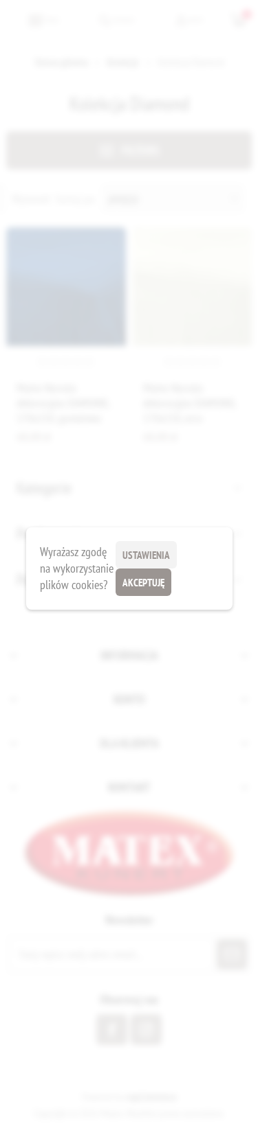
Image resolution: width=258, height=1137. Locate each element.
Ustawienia (146, 555)
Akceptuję (143, 582)
